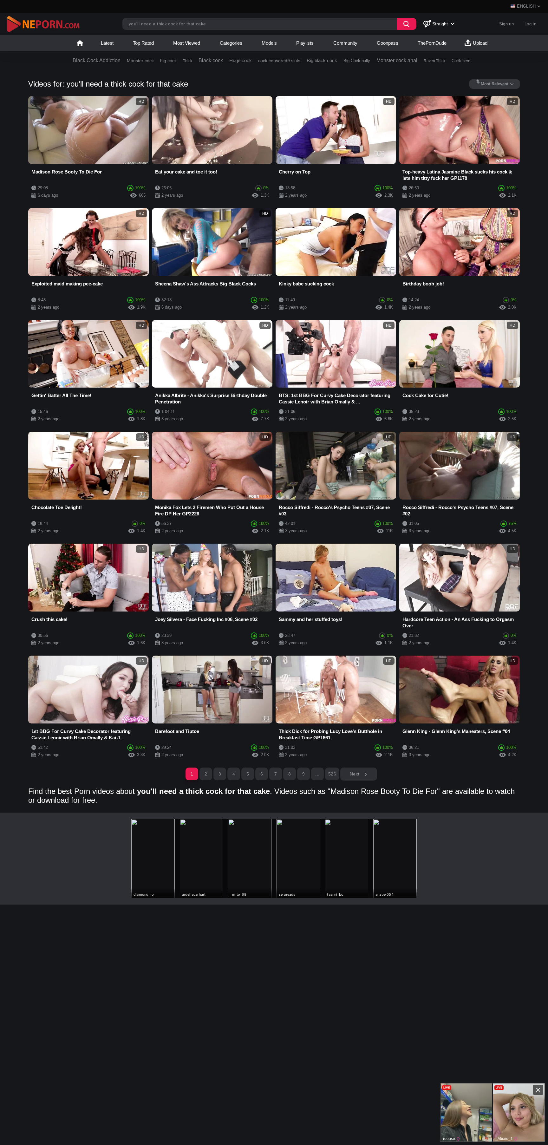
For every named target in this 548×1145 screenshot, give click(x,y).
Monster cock (140, 60)
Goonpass (387, 43)
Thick (187, 61)
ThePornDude (432, 43)
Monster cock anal (396, 60)
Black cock (211, 60)
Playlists (305, 43)
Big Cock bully (356, 60)
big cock (168, 60)
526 (332, 773)
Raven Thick (434, 61)
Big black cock (322, 60)
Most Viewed (186, 43)
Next (355, 773)
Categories (231, 43)
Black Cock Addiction (97, 60)
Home (80, 43)
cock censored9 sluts (279, 60)
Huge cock (240, 60)
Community (345, 43)
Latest (107, 43)
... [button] (317, 773)
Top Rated (143, 43)
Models (269, 43)
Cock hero (461, 60)
